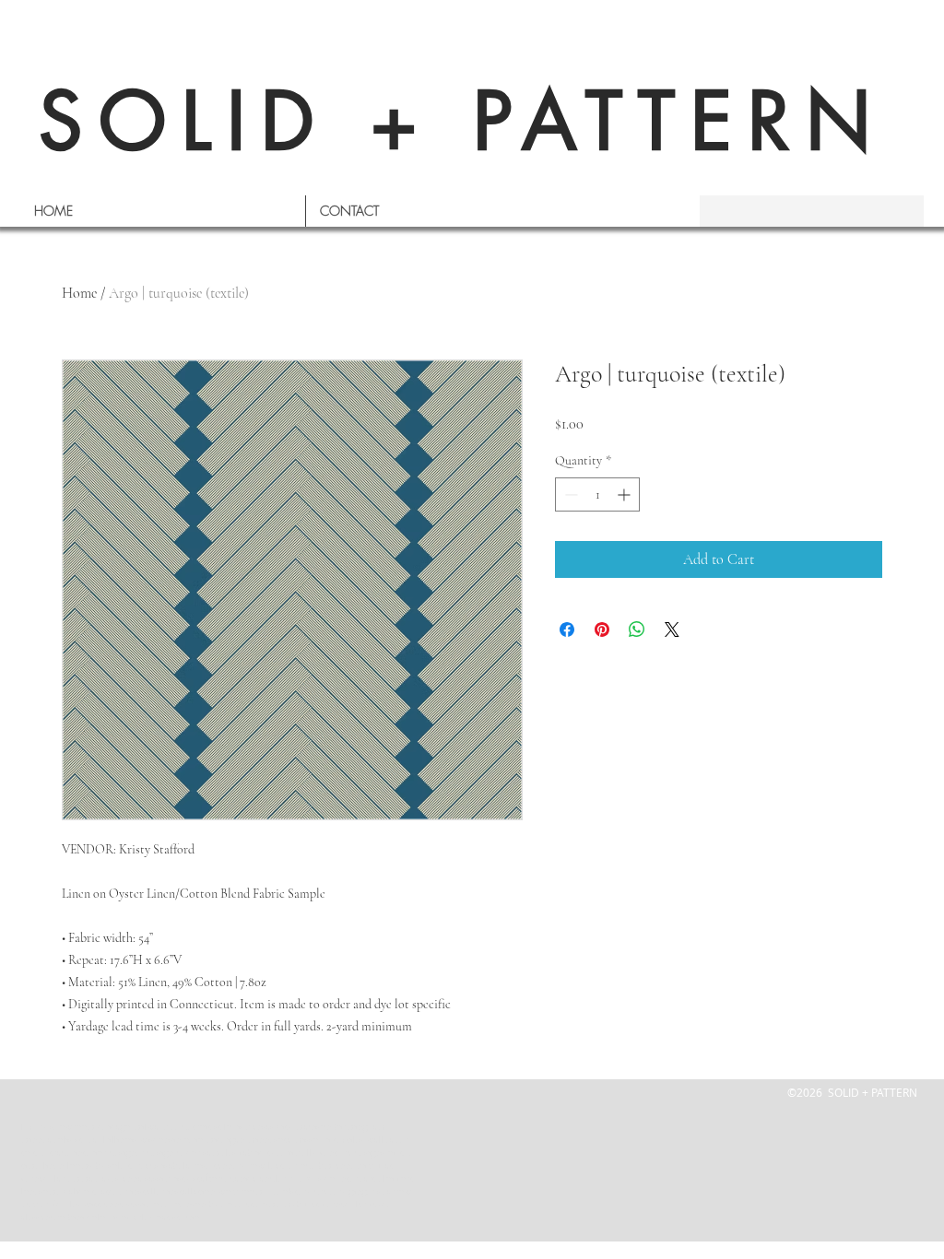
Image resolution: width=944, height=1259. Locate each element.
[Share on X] (672, 629)
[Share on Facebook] (567, 629)
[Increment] (625, 494)
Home (79, 293)
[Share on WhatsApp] (637, 629)
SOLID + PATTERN (463, 121)
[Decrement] (569, 494)
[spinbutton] (597, 494)
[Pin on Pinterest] (602, 629)
